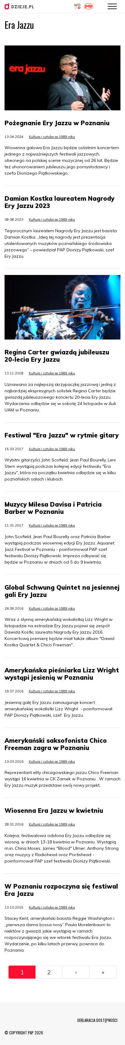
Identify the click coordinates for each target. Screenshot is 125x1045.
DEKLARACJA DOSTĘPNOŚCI (97, 1020)
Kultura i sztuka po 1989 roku (52, 137)
